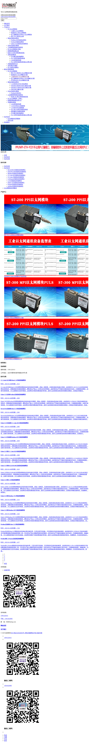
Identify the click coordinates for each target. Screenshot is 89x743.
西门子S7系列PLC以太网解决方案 (21, 73)
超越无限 (7, 570)
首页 (5, 155)
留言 (5, 740)
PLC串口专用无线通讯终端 (19, 109)
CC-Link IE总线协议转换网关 (16, 175)
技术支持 (7, 157)
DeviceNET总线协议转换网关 (16, 170)
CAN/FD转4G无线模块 (18, 106)
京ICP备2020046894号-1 (18, 633)
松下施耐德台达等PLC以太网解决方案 (23, 78)
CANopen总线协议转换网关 (16, 179)
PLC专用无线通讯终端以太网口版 (21, 62)
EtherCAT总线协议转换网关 (19, 43)
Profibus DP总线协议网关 (18, 40)
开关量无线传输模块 (17, 56)
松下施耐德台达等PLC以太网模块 (21, 34)
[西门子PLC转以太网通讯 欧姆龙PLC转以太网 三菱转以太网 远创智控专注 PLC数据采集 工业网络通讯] (44, 5)
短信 (5, 739)
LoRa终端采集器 (16, 60)
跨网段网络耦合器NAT (15, 100)
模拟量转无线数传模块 (18, 111)
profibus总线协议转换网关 (15, 186)
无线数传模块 (12, 102)
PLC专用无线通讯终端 (18, 58)
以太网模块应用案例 (14, 118)
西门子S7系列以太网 (17, 36)
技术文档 (10, 120)
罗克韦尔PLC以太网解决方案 (20, 80)
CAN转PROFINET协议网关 (19, 84)
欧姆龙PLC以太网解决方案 (19, 74)
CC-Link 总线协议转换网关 (16, 177)
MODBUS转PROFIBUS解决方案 (21, 85)
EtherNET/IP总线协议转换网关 (17, 171)
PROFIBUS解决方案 (17, 89)
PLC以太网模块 (12, 29)
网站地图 (28, 633)
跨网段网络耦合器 (13, 51)
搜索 (2, 20)
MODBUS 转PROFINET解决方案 (21, 87)
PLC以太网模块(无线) (14, 49)
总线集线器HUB (13, 64)
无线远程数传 (12, 54)
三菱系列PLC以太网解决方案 (20, 76)
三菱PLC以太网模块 (17, 31)
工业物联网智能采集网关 (15, 47)
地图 (5, 737)
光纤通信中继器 (12, 65)
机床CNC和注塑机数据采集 (16, 53)
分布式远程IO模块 (13, 45)
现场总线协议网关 (13, 38)
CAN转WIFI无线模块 (17, 107)
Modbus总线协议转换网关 (15, 173)
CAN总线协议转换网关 (15, 181)
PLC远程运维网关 (13, 67)
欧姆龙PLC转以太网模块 (18, 32)
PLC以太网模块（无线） (15, 98)
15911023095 (12, 16)
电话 (5, 735)
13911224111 (4, 16)
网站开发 (33, 633)
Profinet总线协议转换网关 (15, 184)
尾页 (5, 563)
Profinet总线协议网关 (17, 42)
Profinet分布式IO (16, 93)
